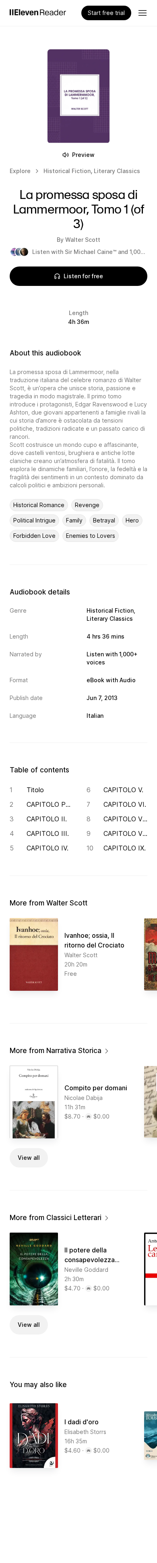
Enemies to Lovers (90, 535)
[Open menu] (142, 13)
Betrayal (104, 520)
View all (29, 1157)
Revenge (87, 504)
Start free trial (106, 12)
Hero (132, 520)
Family (74, 520)
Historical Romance (38, 504)
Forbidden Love (34, 535)
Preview (83, 154)
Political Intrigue (34, 520)
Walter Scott (82, 239)
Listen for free (83, 276)
